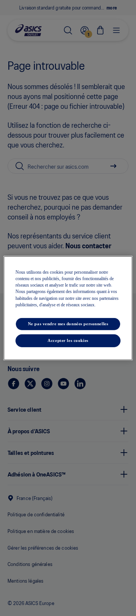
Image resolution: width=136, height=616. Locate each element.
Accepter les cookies (68, 340)
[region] (68, 307)
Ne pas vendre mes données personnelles (68, 323)
